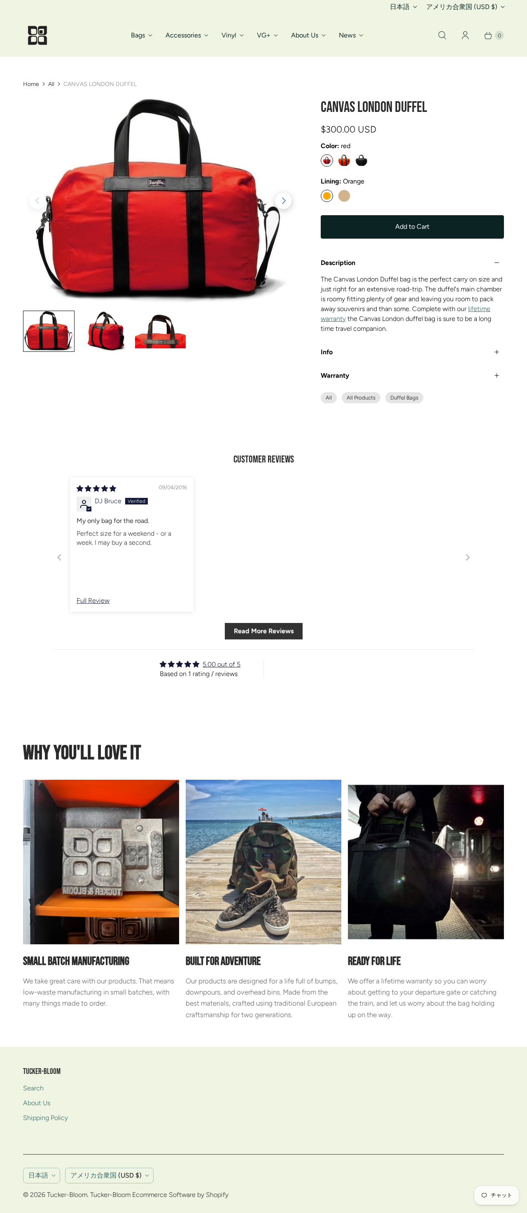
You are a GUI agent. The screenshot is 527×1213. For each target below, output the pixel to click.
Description (338, 263)
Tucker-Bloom (67, 1195)
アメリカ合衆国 (461, 7)
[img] (96, 489)
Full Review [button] (93, 600)
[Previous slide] (59, 557)
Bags (138, 35)
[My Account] (465, 35)
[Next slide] (467, 557)
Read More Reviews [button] (264, 631)
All (51, 84)
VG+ (263, 35)
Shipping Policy (45, 1118)
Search (33, 1088)
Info (327, 352)
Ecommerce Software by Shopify (180, 1195)
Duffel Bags (404, 398)
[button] (283, 201)
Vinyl (229, 35)
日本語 (400, 7)
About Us (304, 35)
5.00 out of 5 (221, 664)
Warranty (335, 375)
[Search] (442, 35)
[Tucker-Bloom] (37, 35)
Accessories (183, 35)
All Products (361, 398)
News (347, 35)
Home (31, 84)
